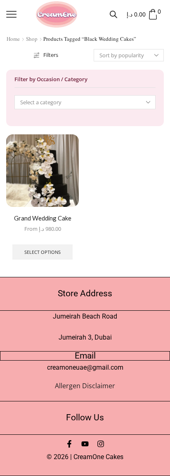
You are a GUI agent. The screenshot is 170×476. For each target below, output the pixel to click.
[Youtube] (85, 444)
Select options (42, 252)
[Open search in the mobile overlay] (113, 14)
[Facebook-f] (69, 444)
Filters (50, 55)
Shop (32, 38)
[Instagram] (100, 444)
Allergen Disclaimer (85, 385)
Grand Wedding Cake (42, 218)
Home (13, 38)
